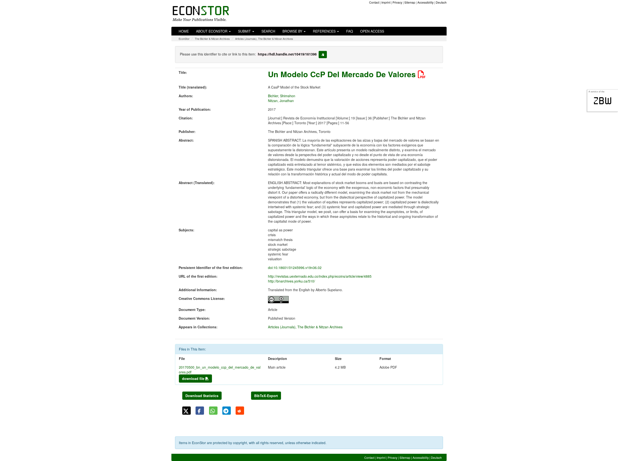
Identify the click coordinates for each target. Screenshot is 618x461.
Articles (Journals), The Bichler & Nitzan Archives (264, 39)
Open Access (372, 31)
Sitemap (409, 2)
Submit (245, 31)
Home (184, 31)
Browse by (292, 31)
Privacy (397, 2)
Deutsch (441, 2)
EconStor (184, 39)
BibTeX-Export (266, 395)
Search (268, 31)
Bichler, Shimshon (281, 95)
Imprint (385, 2)
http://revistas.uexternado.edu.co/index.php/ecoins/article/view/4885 (320, 276)
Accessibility (425, 2)
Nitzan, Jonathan (281, 100)
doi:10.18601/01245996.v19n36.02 (295, 267)
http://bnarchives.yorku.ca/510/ (291, 281)
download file (193, 378)
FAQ (349, 31)
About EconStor (212, 31)
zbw (602, 101)
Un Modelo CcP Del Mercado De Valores (343, 74)
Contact (374, 2)
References (325, 31)
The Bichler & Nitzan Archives (212, 39)
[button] (186, 410)
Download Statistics (201, 395)
